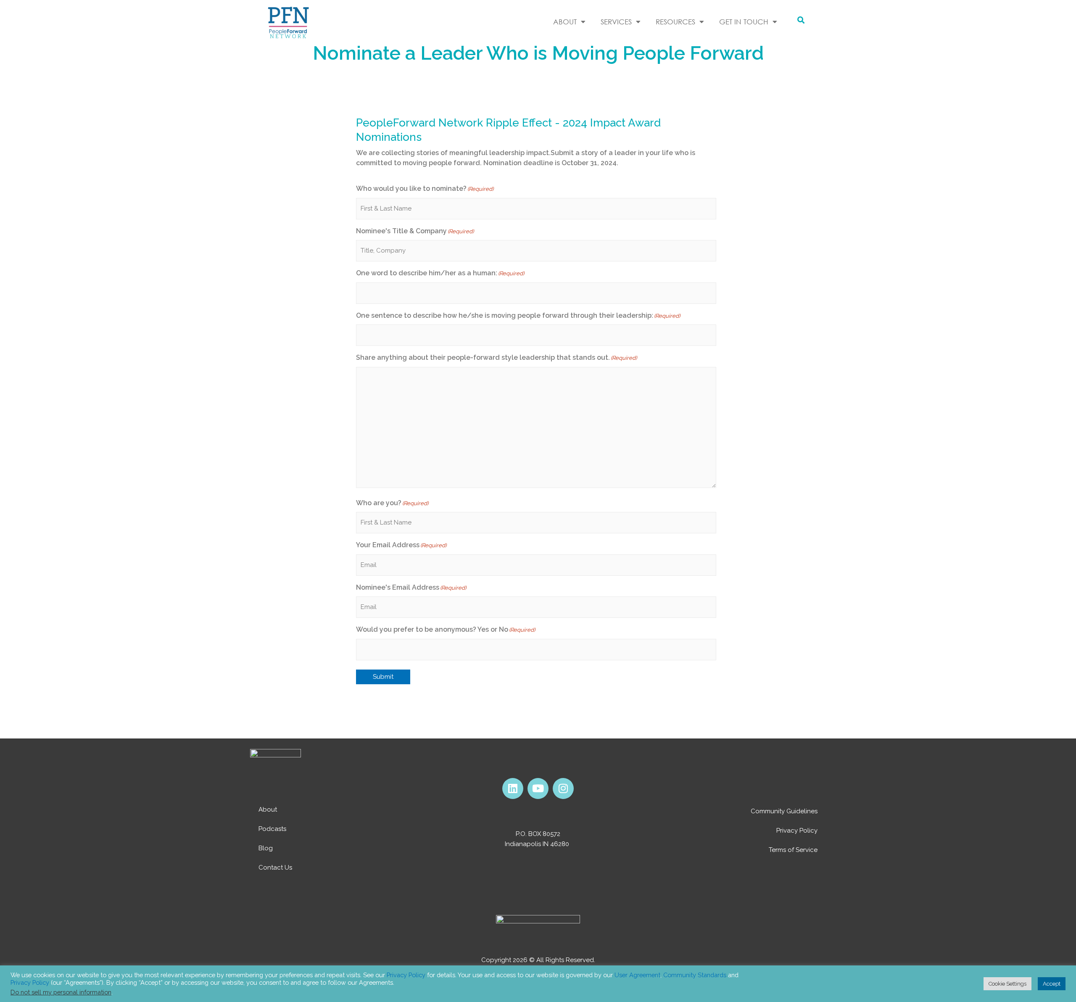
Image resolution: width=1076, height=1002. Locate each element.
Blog (265, 848)
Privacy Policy (797, 830)
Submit (383, 676)
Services (616, 21)
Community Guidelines (784, 811)
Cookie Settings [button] (1007, 984)
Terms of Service (793, 850)
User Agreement (637, 974)
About (267, 809)
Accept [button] (1051, 984)
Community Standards (694, 974)
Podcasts (272, 829)
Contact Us (275, 867)
